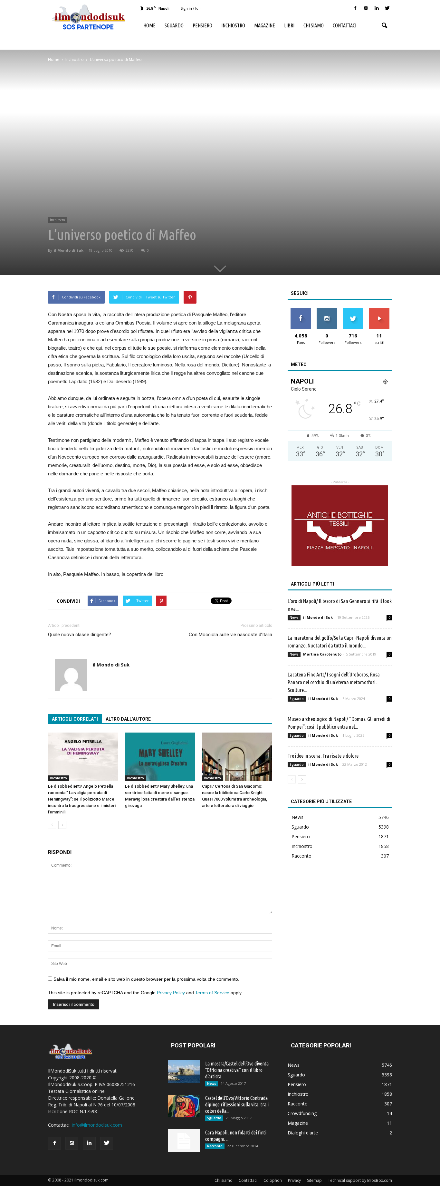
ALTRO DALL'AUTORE (128, 719)
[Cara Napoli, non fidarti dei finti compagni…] (184, 1140)
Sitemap (314, 1180)
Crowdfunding (302, 1113)
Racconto (301, 856)
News (294, 617)
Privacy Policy (171, 992)
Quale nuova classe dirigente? (79, 634)
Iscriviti (378, 310)
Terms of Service (212, 992)
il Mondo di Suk (68, 250)
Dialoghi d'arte (303, 1133)
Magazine (264, 25)
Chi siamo (313, 25)
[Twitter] (387, 8)
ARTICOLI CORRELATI (75, 719)
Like (300, 310)
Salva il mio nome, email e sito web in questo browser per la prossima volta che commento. (146, 979)
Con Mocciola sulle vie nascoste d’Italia (230, 634)
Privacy (294, 1180)
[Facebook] (355, 8)
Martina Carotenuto (322, 654)
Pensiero (202, 25)
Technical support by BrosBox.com (360, 1180)
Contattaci (344, 25)
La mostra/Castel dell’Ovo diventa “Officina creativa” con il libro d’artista (237, 1070)
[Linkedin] (376, 8)
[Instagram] (366, 8)
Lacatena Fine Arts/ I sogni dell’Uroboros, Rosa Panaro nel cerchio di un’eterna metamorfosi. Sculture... (334, 682)
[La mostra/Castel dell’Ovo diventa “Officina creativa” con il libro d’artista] (184, 1071)
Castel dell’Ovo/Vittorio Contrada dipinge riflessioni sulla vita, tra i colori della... (237, 1104)
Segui (326, 310)
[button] (384, 26)
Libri (289, 25)
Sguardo (174, 25)
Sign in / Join (191, 8)
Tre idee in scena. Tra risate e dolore (323, 756)
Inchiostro (233, 25)
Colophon (272, 1180)
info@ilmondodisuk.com (97, 1125)
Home (149, 25)
